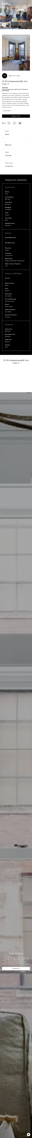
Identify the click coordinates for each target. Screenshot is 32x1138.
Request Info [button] (16, 116)
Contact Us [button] (16, 968)
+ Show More (7, 110)
